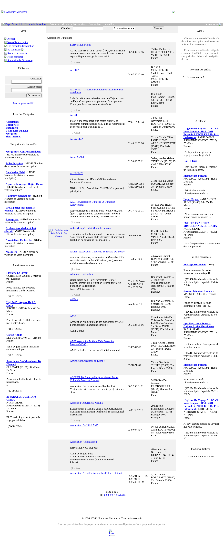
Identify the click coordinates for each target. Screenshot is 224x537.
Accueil (11, 38)
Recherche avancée (17, 53)
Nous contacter (15, 56)
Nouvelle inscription (17, 42)
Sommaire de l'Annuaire (19, 60)
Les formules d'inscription (20, 46)
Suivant (121, 494)
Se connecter (212, 24)
